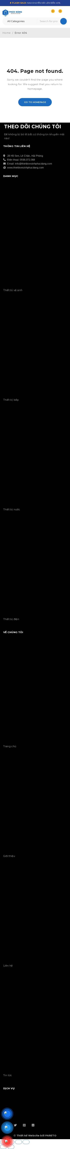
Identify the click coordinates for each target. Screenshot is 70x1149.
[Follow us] (15, 1125)
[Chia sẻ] (18, 1142)
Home (6, 32)
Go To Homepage (35, 102)
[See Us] (24, 1125)
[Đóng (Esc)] (26, 1142)
